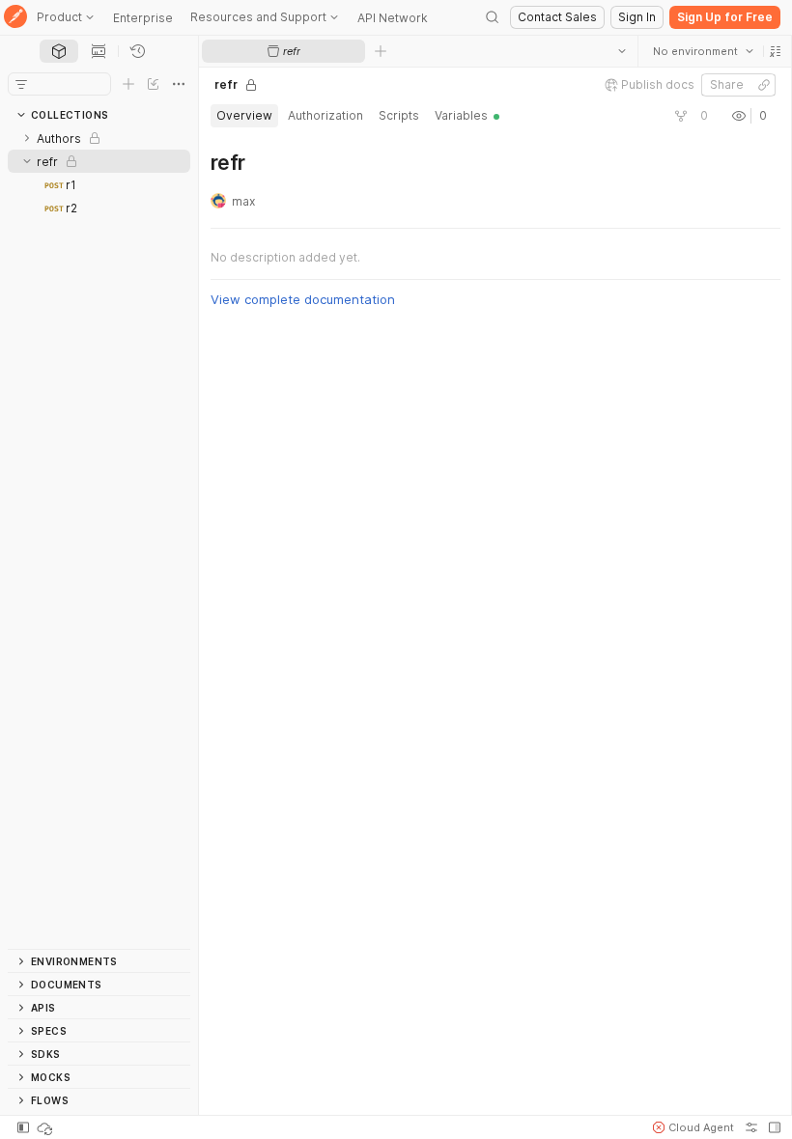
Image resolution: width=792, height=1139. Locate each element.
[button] (774, 51)
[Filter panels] (21, 84)
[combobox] (702, 51)
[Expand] (27, 138)
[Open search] (492, 17)
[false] (680, 115)
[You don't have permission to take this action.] (380, 51)
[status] (46, 1127)
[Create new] (128, 84)
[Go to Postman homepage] (15, 18)
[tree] (99, 537)
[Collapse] (27, 161)
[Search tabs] (621, 51)
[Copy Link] (763, 85)
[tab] (59, 51)
